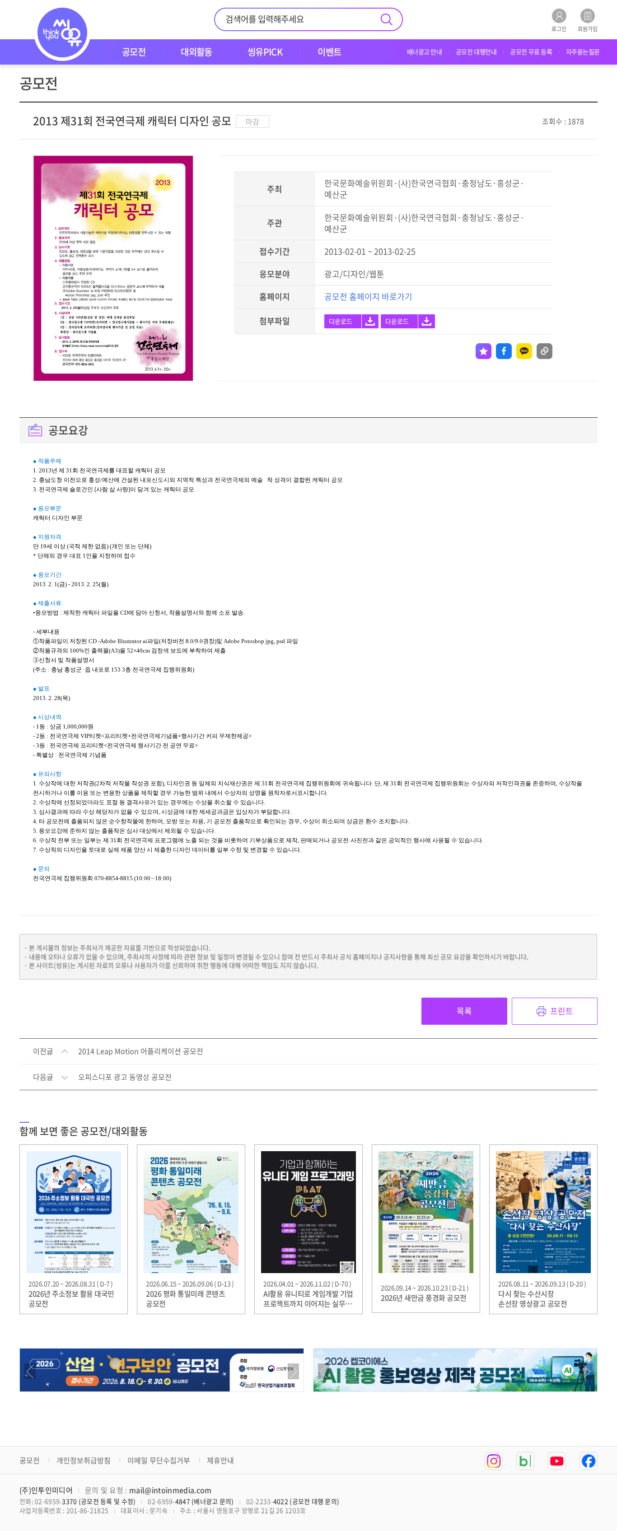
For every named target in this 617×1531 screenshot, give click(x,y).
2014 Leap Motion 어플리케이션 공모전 (140, 1051)
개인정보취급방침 (83, 1460)
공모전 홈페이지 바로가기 (368, 296)
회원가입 (588, 28)
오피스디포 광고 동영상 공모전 (125, 1077)
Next (293, 1371)
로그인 (559, 28)
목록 (464, 1011)
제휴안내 (220, 1460)
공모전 (29, 1460)
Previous (30, 1371)
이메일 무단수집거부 (158, 1460)
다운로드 (340, 321)
